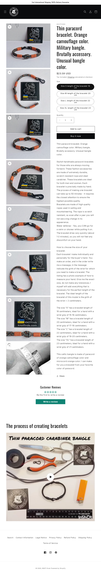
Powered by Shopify (58, 568)
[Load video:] (50, 477)
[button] (5, 11)
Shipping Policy (85, 537)
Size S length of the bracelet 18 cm (75, 87)
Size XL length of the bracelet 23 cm (75, 109)
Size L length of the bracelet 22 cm (75, 101)
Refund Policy (70, 537)
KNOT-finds (46, 568)
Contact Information (24, 537)
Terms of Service (50, 543)
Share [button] (62, 376)
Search (10, 537)
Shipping (70, 77)
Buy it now (76, 136)
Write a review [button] (50, 401)
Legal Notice (41, 537)
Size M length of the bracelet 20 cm (75, 94)
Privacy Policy (55, 537)
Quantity (60, 115)
